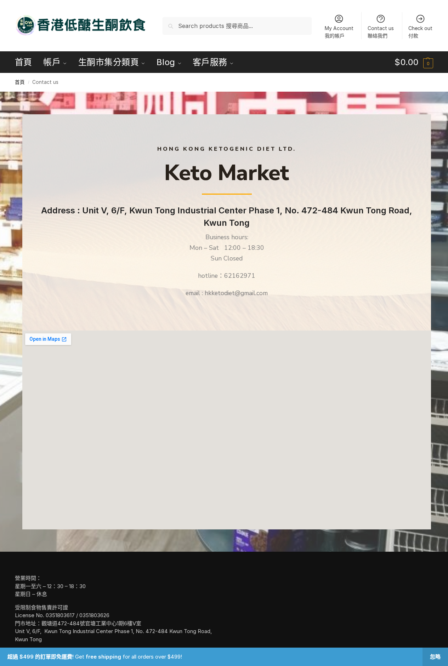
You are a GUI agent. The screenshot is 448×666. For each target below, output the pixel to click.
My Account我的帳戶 (339, 32)
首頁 (20, 82)
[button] (414, 62)
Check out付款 (420, 32)
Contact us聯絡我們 (381, 32)
